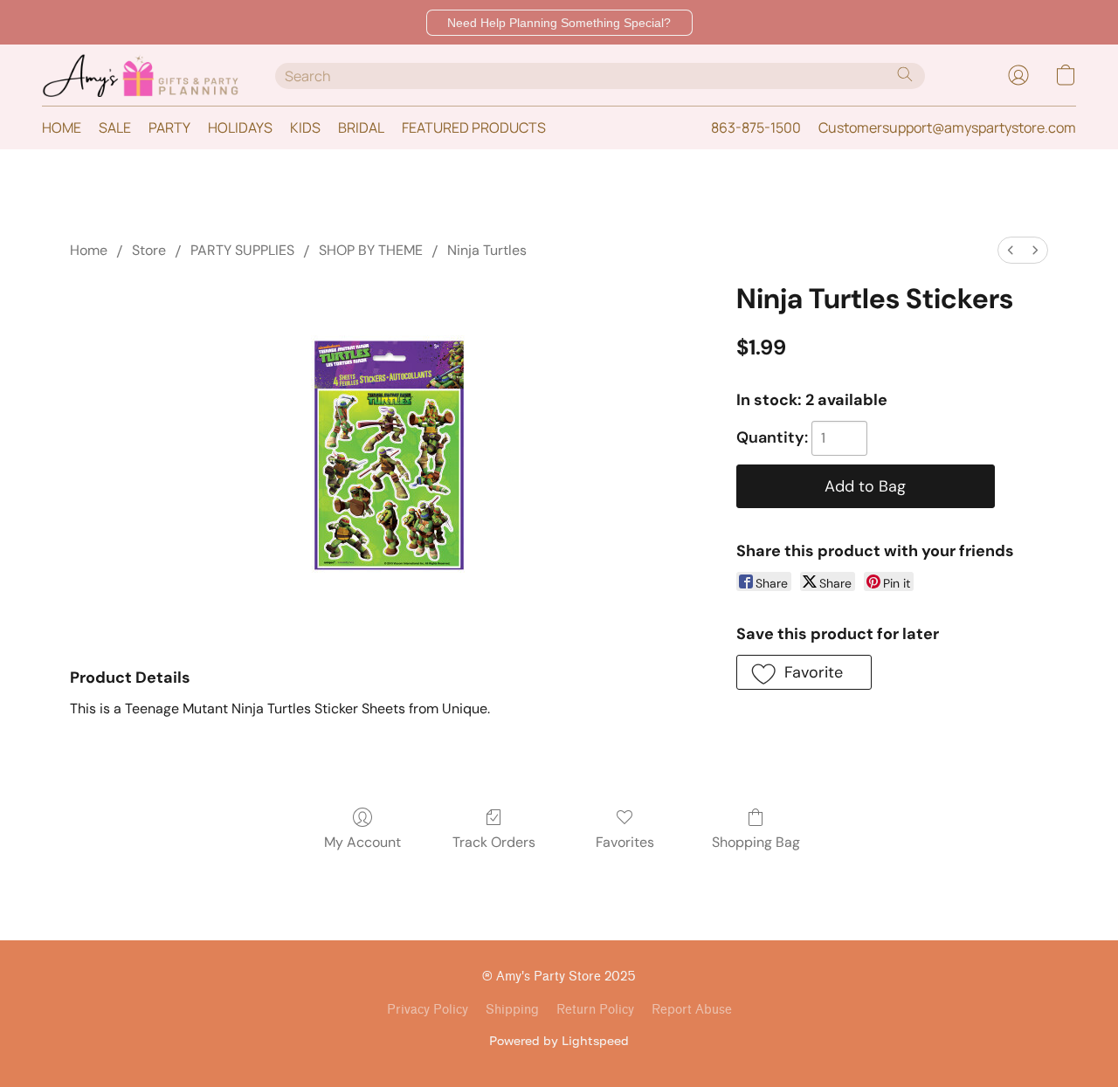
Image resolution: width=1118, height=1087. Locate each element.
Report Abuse (692, 1009)
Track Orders (493, 842)
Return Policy (595, 1009)
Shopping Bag (756, 842)
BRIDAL (361, 127)
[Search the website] (905, 74)
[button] (559, 23)
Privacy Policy (427, 1009)
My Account (362, 842)
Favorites (625, 842)
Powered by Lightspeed (559, 1040)
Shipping (512, 1009)
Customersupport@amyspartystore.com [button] (947, 127)
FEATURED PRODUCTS (474, 127)
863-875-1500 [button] (756, 127)
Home (88, 250)
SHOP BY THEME (371, 250)
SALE (115, 127)
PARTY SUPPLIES (242, 250)
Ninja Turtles (487, 250)
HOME (61, 127)
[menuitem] (1010, 250)
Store (149, 250)
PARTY (169, 127)
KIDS (305, 127)
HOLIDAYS (240, 127)
